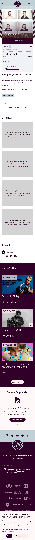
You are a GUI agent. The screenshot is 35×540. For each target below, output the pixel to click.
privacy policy (20, 471)
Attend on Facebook (12, 69)
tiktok (28, 435)
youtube (17, 435)
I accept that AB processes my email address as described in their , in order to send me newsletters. (18, 470)
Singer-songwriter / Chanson (16, 107)
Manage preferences (22, 536)
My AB (30, 3)
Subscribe (30, 465)
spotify (22, 435)
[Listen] (31, 325)
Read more (6, 95)
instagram (7, 435)
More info (11, 531)
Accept (9, 536)
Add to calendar (11, 66)
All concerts (16, 382)
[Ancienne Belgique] (17, 4)
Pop (4, 103)
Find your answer (16, 420)
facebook (12, 436)
